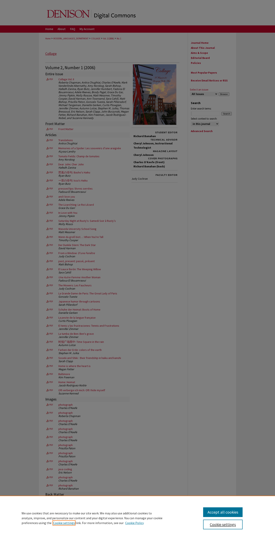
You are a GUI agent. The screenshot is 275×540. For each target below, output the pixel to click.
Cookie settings (64, 523)
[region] (137, 518)
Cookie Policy (134, 523)
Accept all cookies (223, 512)
